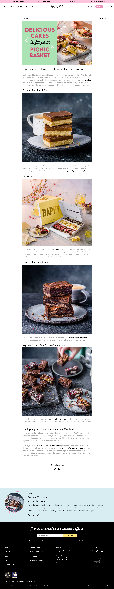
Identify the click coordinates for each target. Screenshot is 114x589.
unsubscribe (75, 541)
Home (6, 12)
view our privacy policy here (58, 541)
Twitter (55, 469)
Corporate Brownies (37, 560)
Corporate (12, 6)
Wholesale (33, 556)
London (64, 448)
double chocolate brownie (78, 337)
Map (57, 563)
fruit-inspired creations (82, 80)
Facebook (59, 469)
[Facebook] (38, 515)
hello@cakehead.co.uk (63, 551)
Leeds (80, 448)
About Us (21, 6)
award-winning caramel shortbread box (41, 165)
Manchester (72, 448)
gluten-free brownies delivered (47, 445)
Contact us (89, 6)
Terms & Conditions (9, 581)
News (27, 6)
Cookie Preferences (32, 581)
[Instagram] (29, 515)
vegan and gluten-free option (76, 170)
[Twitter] (34, 515)
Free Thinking (106, 585)
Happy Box (59, 249)
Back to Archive (104, 19)
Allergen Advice (10, 565)
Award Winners (35, 547)
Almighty (94, 585)
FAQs (33, 6)
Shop (5, 6)
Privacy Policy (20, 581)
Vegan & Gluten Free (37, 552)
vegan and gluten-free (57, 418)
